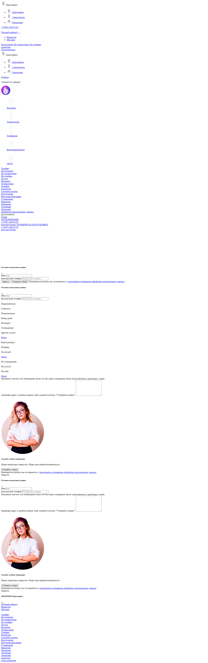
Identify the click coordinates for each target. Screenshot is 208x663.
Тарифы (5, 168)
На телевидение (21, 44)
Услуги (4, 178)
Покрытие (6, 204)
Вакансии (11, 37)
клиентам (5, 47)
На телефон (35, 44)
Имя (3, 275)
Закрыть (5, 282)
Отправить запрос (20, 282)
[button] (4, 318)
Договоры (6, 207)
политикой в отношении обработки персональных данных (96, 281)
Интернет (5, 181)
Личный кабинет (9, 32)
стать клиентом (8, 660)
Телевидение (7, 184)
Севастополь (18, 17)
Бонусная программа (11, 196)
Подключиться (8, 50)
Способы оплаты (9, 191)
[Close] (2, 273)
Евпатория (17, 22)
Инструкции (7, 194)
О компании (7, 199)
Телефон (5, 186)
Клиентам (6, 189)
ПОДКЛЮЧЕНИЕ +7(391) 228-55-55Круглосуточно (10, 222)
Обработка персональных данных (17, 212)
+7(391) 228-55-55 (9, 27)
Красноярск (17, 12)
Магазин (11, 40)
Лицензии (6, 209)
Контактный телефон (11, 278)
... (19, 32)
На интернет (7, 44)
